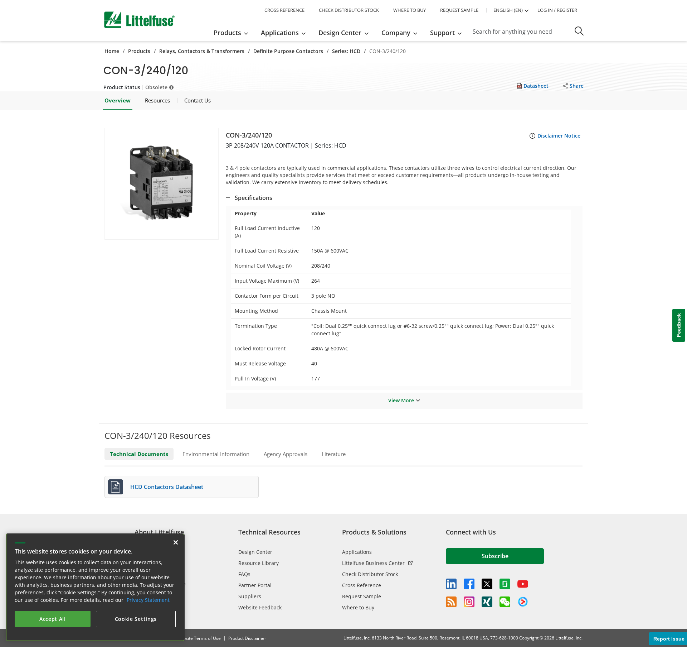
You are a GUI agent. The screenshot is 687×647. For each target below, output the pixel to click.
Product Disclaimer (247, 638)
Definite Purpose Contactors (288, 51)
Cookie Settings (136, 618)
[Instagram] (469, 601)
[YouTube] (522, 584)
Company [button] (395, 32)
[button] (161, 183)
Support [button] (442, 32)
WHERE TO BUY (409, 10)
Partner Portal (255, 585)
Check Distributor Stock (370, 574)
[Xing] (487, 601)
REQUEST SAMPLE (459, 10)
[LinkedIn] (451, 584)
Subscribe (495, 556)
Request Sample (361, 596)
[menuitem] (233, 32)
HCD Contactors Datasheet (166, 487)
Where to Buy (358, 607)
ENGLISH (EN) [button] (508, 10)
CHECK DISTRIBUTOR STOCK (349, 10)
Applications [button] (280, 32)
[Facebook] (469, 584)
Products (139, 51)
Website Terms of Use (199, 638)
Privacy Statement (148, 599)
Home (111, 51)
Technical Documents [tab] (139, 453)
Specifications (253, 198)
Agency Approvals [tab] (285, 453)
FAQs (244, 574)
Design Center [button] (339, 32)
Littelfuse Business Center (373, 563)
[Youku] (522, 601)
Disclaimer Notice (558, 135)
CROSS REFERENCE (284, 10)
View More (401, 400)
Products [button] (227, 32)
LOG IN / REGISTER (557, 10)
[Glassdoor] (505, 584)
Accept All (52, 618)
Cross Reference (361, 585)
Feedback (679, 325)
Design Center (255, 551)
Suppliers (249, 596)
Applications (357, 551)
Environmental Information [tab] (215, 453)
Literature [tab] (334, 453)
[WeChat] (505, 601)
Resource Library (258, 563)
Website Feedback (260, 607)
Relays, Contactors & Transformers (201, 51)
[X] (487, 584)
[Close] (176, 542)
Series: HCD (346, 51)
